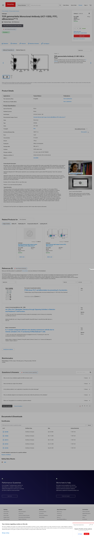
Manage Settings (5, 532)
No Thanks (80, 533)
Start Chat (86, 533)
